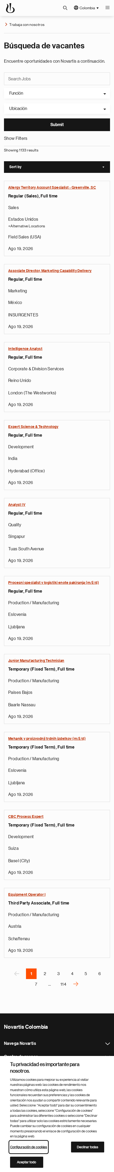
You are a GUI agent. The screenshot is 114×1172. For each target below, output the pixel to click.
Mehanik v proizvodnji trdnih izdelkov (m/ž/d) (47, 739)
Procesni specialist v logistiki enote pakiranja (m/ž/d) (53, 583)
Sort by (59, 167)
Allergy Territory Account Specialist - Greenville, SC (52, 188)
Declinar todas (87, 1147)
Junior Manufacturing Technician (36, 661)
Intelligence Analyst (25, 349)
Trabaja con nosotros (27, 24)
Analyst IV (16, 505)
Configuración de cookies (28, 1147)
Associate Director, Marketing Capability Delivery (50, 271)
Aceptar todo (26, 1162)
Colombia (87, 8)
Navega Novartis (107, 1043)
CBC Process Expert (25, 817)
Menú (107, 8)
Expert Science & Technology (33, 427)
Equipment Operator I (27, 895)
